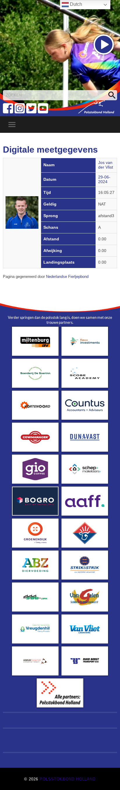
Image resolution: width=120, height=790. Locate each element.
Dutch (75, 4)
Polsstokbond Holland (68, 779)
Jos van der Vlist (105, 164)
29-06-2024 (104, 179)
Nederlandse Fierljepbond (67, 277)
